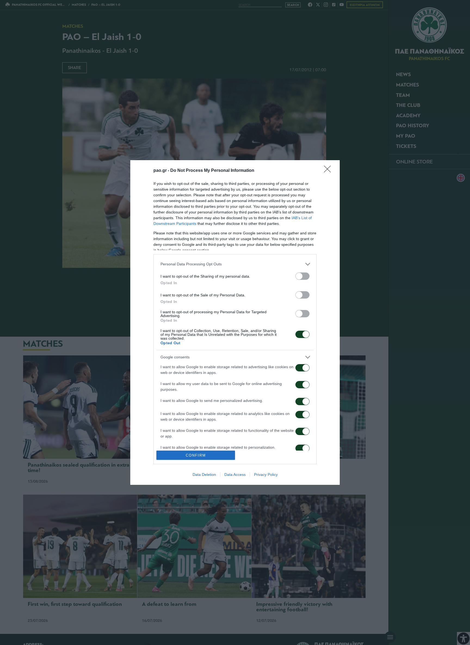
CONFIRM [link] (196, 455)
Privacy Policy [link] (266, 474)
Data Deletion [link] (204, 474)
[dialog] (235, 322)
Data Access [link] (235, 474)
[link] (329, 171)
